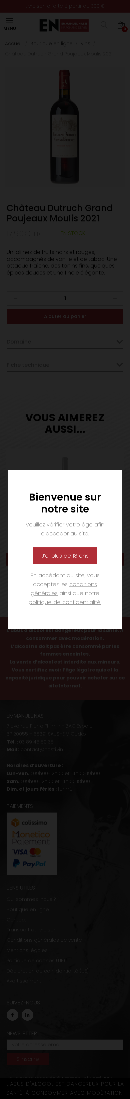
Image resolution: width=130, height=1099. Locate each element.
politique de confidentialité (65, 602)
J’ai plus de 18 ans (65, 556)
